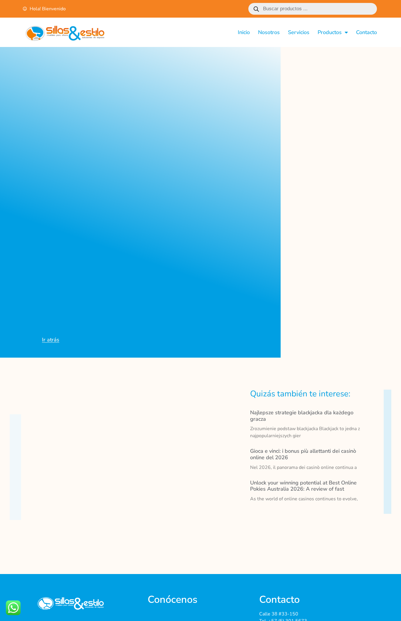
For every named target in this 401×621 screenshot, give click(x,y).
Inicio (244, 32)
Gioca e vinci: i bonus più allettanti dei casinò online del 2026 (303, 454)
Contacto (366, 32)
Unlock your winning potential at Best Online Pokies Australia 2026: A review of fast (303, 486)
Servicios (298, 32)
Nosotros (269, 32)
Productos (330, 32)
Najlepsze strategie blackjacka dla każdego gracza (301, 416)
